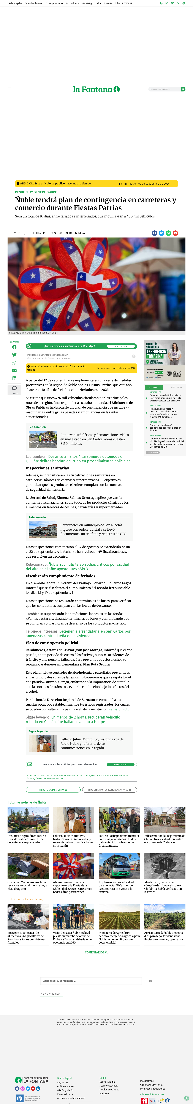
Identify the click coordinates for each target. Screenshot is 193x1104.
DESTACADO (97, 775)
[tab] (154, 387)
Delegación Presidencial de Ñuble (70, 775)
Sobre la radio (107, 1081)
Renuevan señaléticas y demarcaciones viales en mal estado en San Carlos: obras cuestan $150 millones (164, 412)
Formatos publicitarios (152, 1088)
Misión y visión (65, 1090)
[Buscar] (183, 89)
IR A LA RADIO (175, 175)
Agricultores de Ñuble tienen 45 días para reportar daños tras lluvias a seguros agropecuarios (164, 936)
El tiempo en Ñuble (54, 3)
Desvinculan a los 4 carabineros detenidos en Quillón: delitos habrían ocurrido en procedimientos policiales (78, 458)
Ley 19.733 (62, 1082)
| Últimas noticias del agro (26, 899)
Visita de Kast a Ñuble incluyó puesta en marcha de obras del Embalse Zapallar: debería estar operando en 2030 (72, 937)
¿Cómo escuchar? (109, 1085)
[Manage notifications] (186, 1098)
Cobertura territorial (151, 1084)
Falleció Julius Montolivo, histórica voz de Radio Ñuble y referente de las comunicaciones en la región (73, 840)
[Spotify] (183, 3)
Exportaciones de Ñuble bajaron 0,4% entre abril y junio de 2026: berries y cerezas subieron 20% (165, 398)
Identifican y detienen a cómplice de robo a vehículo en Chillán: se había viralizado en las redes (163, 887)
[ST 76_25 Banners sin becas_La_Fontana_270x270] (164, 380)
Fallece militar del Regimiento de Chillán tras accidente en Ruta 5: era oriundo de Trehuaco (164, 839)
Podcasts (108, 3)
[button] (154, 233)
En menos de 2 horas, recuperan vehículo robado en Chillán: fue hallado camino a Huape (73, 719)
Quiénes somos (65, 1086)
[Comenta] (14, 388)
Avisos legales (15, 3)
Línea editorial (65, 1094)
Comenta (14, 394)
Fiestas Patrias (113, 775)
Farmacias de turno (34, 3)
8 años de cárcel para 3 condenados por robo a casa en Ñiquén (165, 428)
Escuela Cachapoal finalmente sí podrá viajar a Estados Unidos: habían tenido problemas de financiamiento (119, 840)
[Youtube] (33, 1088)
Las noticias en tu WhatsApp (79, 3)
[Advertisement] (96, 1051)
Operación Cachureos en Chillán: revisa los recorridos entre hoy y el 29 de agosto (28, 885)
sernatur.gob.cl (120, 709)
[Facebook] (161, 3)
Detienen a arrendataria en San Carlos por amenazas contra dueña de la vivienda (78, 633)
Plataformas (146, 1080)
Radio (98, 3)
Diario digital (64, 1078)
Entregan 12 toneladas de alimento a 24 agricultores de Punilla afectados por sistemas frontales (27, 937)
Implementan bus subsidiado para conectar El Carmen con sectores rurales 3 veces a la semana (117, 887)
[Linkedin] (38, 1088)
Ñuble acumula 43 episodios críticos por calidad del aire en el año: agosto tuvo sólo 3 (77, 566)
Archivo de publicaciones (71, 1098)
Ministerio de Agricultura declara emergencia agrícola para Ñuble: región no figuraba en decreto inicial (119, 937)
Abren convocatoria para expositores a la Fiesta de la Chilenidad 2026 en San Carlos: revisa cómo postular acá (72, 887)
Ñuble (39, 778)
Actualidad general (80, 175)
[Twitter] (172, 3)
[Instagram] (167, 3)
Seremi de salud (53, 778)
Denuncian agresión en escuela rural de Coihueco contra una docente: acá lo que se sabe (27, 839)
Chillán (44, 775)
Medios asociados (109, 1089)
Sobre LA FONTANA (123, 3)
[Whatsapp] (178, 3)
